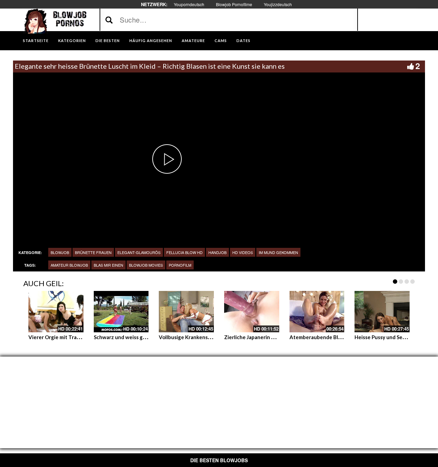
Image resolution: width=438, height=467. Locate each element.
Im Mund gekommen (278, 252)
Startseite (36, 40)
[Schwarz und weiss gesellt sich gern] (121, 311)
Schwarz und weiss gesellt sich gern (136, 337)
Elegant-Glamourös (138, 252)
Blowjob (60, 252)
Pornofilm (180, 265)
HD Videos (242, 252)
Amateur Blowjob (69, 265)
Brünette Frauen (93, 252)
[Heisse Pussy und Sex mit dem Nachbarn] (382, 311)
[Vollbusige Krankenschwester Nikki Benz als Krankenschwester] (186, 311)
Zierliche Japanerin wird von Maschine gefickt (279, 337)
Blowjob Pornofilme (234, 4)
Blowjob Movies (146, 265)
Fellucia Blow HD (184, 252)
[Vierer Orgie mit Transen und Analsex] (55, 311)
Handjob (217, 252)
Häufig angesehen (150, 40)
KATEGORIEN (72, 40)
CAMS (221, 40)
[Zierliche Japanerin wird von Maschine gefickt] (251, 311)
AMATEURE (193, 40)
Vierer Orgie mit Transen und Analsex (73, 337)
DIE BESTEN (107, 40)
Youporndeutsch (189, 4)
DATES (243, 40)
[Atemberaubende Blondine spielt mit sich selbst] (317, 311)
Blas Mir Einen (108, 265)
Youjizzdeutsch (278, 4)
